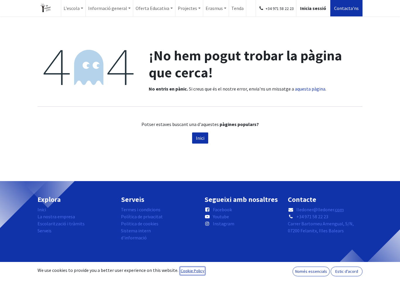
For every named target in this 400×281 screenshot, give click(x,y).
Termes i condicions (140, 209)
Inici (200, 138)
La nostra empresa (56, 216)
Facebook (222, 209)
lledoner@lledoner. (320, 209)
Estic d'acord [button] (346, 271)
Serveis (44, 231)
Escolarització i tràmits (61, 223)
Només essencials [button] (311, 271)
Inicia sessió (313, 8)
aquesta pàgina (310, 89)
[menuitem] (73, 8)
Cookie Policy (192, 270)
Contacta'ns (346, 8)
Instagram (223, 223)
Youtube (221, 216)
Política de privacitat (142, 216)
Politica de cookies (139, 223)
